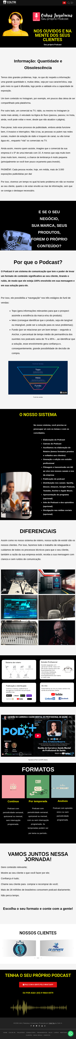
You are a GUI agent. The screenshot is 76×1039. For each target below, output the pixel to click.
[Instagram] (39, 1026)
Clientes (29, 1035)
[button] (3, 948)
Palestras (21, 1032)
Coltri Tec (52, 1023)
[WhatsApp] (45, 1026)
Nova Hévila (37, 1035)
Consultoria (30, 1032)
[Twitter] (33, 1026)
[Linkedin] (36, 1026)
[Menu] (64, 2)
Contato (47, 1035)
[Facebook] (31, 1026)
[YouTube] (42, 1026)
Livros (56, 1032)
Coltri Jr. (12, 1032)
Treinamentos (42, 1032)
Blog (50, 1032)
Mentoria (63, 1032)
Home (5, 1032)
